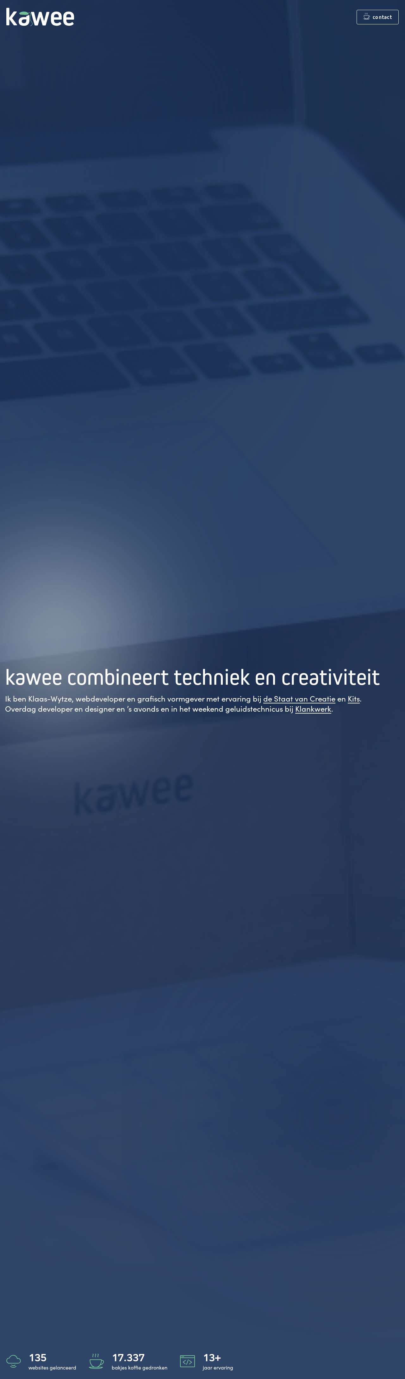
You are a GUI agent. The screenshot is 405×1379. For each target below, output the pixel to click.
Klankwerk (313, 708)
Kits (354, 698)
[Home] (40, 17)
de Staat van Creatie (299, 698)
